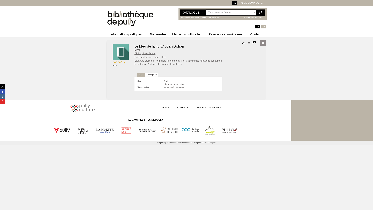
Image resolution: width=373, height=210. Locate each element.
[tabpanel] (178, 84)
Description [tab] (151, 75)
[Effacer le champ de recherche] (254, 12)
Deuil (166, 81)
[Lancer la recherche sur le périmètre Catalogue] (260, 12)
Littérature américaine (174, 84)
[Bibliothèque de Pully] (130, 18)
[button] (121, 52)
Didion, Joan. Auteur (144, 53)
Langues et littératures (174, 87)
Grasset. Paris (151, 57)
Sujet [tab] (141, 75)
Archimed (172, 142)
